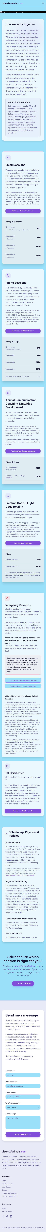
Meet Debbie (6, 1187)
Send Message (21, 1134)
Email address (11, 1081)
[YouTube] (3, 1216)
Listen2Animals (12, 3)
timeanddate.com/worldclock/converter (19, 875)
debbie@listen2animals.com (27, 966)
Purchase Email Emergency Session (23, 686)
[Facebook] (7, 1216)
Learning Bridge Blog (9, 1196)
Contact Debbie (23, 983)
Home (4, 1181)
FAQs (4, 1208)
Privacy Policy (7, 1211)
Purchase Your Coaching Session (23, 451)
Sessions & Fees (7, 1184)
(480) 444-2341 (15, 969)
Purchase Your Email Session (23, 211)
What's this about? (12, 1103)
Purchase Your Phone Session (23, 331)
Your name (10, 1071)
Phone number (10, 1092)
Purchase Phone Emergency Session (23, 680)
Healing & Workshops (9, 1193)
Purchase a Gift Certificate (23, 811)
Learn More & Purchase (23, 543)
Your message (10, 1114)
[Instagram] (11, 1216)
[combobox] (23, 1107)
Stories (4, 1190)
